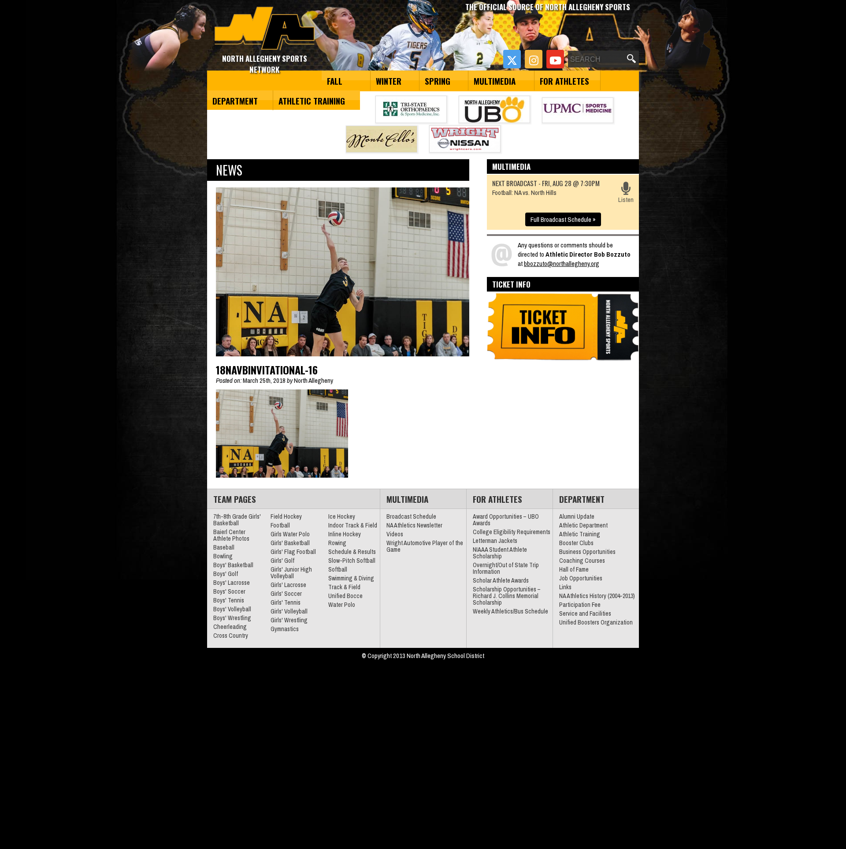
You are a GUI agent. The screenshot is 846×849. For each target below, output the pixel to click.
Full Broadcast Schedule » (563, 219)
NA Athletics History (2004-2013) (597, 596)
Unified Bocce (345, 596)
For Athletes (564, 81)
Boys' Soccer (229, 591)
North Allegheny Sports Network (265, 29)
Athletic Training (311, 100)
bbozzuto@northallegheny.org (561, 263)
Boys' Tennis (228, 600)
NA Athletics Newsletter (414, 525)
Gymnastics (285, 629)
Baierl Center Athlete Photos (231, 535)
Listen (626, 199)
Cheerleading (230, 627)
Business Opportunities (587, 552)
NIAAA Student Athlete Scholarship (500, 553)
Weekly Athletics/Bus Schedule (510, 611)
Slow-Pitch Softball (351, 561)
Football (280, 525)
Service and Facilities (585, 613)
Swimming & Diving (351, 578)
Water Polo (341, 605)
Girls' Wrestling (289, 620)
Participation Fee (580, 605)
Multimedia (495, 81)
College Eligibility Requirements (511, 532)
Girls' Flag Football (293, 552)
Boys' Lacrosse (231, 583)
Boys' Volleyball (232, 609)
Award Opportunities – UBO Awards (506, 519)
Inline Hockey (344, 534)
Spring (437, 81)
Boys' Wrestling (232, 618)
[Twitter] (512, 59)
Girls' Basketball (290, 543)
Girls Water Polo (290, 534)
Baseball (223, 547)
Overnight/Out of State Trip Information (506, 568)
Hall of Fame (574, 569)
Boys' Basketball (233, 565)
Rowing (337, 543)
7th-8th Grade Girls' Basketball (237, 519)
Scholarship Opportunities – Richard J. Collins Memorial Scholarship (507, 595)
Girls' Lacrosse (288, 585)
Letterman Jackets (495, 541)
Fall (334, 81)
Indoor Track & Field (352, 525)
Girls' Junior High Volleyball (291, 572)
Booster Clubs (576, 543)
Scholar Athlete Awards (501, 580)
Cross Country (230, 636)
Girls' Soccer (286, 594)
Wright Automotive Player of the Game (424, 546)
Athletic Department (583, 525)
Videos (394, 534)
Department (235, 100)
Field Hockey (286, 516)
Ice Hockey (341, 516)
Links (565, 587)
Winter (388, 81)
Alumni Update (576, 516)
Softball (337, 569)
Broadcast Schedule (411, 516)
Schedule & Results (352, 552)
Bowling (223, 556)
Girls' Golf (282, 561)
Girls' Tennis (286, 602)
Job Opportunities (580, 578)
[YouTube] (555, 59)
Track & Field (344, 587)
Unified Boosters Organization (596, 622)
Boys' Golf (225, 574)
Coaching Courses (582, 561)
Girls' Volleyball (289, 611)
